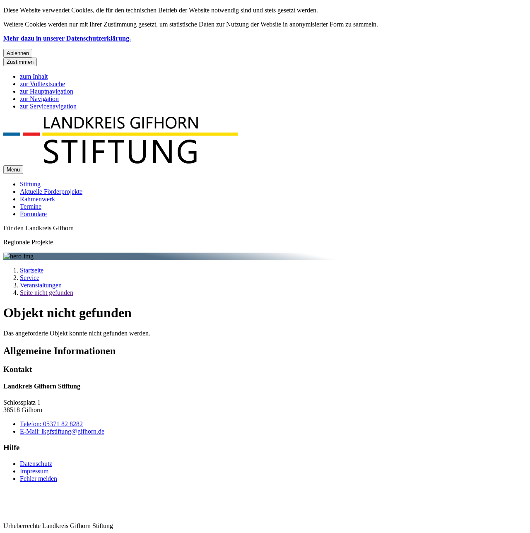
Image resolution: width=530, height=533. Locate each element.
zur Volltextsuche (42, 83)
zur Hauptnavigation (46, 91)
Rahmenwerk (37, 199)
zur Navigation (39, 98)
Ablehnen (18, 53)
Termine (30, 206)
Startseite (31, 270)
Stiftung (30, 184)
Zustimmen (20, 62)
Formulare (33, 213)
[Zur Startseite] (120, 161)
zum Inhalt (34, 76)
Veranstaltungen (41, 285)
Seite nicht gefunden (46, 292)
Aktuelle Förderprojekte (51, 191)
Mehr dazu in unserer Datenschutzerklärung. (67, 38)
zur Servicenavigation (48, 106)
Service (29, 277)
